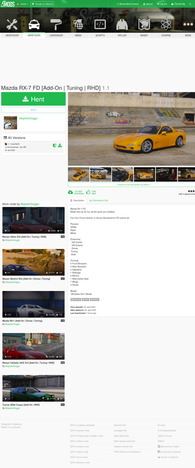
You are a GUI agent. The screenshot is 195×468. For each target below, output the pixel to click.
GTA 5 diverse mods (80, 462)
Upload (149, 3)
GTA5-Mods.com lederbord (127, 451)
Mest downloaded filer (124, 441)
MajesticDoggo (28, 118)
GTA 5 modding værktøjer (82, 425)
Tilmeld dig (179, 3)
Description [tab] (78, 200)
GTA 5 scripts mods (79, 446)
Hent (36, 98)
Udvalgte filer (120, 430)
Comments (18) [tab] (100, 200)
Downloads (79, 194)
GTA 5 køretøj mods (79, 430)
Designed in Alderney (11, 424)
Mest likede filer (121, 435)
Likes (94, 194)
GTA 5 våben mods (79, 441)
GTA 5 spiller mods (79, 451)
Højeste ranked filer (123, 446)
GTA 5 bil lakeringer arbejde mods (86, 435)
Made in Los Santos (10, 427)
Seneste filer (120, 425)
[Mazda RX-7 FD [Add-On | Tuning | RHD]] (78, 174)
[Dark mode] (190, 4)
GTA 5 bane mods (79, 457)
